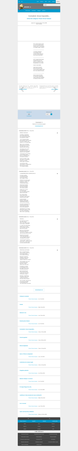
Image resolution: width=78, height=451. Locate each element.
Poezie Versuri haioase (33, 307)
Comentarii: (29, 112)
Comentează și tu (39, 126)
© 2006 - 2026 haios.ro (39, 431)
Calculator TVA (39, 439)
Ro (19, 1)
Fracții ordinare (39, 436)
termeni (44, 421)
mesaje (53, 1)
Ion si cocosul (23, 403)
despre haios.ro (23, 421)
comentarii (34, 10)
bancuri (41, 1)
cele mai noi (27, 10)
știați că (24, 426)
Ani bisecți (53, 439)
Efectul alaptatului (24, 345)
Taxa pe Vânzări (53, 436)
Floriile (21, 304)
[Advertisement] (39, 33)
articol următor (48, 87)
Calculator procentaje (53, 434)
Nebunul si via (23, 312)
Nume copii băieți (25, 444)
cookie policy (55, 421)
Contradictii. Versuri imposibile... (27, 329)
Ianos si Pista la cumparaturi (26, 353)
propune (43, 10)
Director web (39, 444)
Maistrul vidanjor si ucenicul (26, 378)
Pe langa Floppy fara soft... (26, 386)
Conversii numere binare (25, 439)
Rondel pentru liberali (25, 321)
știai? (49, 1)
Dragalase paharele (24, 370)
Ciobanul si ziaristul (24, 296)
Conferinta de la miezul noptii (26, 362)
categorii (39, 10)
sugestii (33, 421)
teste (46, 1)
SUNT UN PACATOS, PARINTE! (27, 411)
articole (58, 1)
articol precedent (28, 87)
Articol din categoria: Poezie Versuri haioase (39, 18)
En (21, 1)
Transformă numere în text (39, 434)
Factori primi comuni (25, 436)
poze (38, 1)
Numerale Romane (24, 434)
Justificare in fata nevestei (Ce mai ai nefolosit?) (31, 395)
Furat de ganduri (23, 337)
